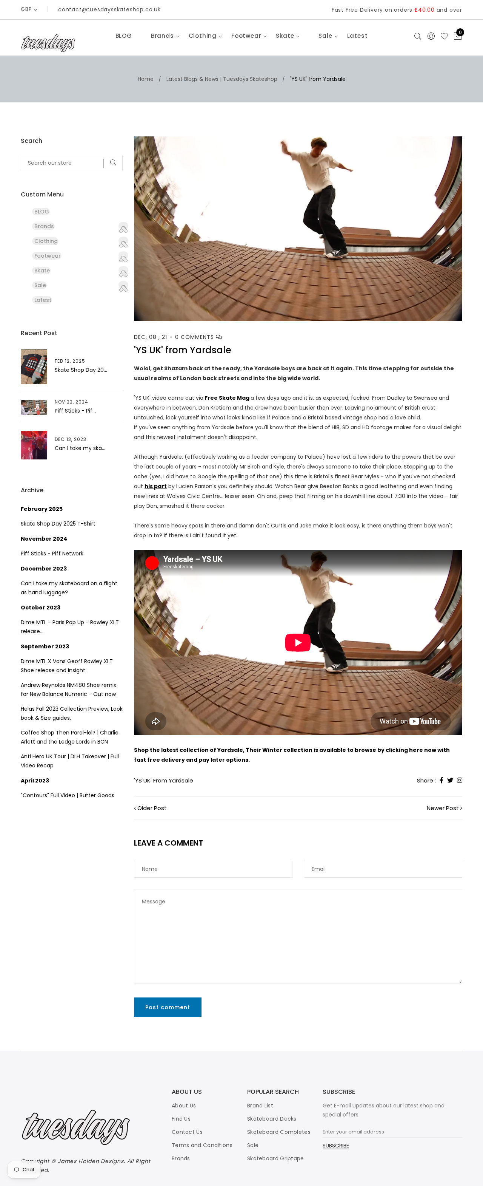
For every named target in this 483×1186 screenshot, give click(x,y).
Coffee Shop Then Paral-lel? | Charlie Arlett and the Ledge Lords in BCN (69, 737)
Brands (181, 1158)
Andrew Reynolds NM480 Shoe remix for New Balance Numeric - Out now (68, 689)
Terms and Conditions (202, 1145)
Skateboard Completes (279, 1132)
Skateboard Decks (272, 1119)
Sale (252, 1145)
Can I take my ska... (80, 448)
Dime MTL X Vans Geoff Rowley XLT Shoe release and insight (67, 665)
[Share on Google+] (459, 780)
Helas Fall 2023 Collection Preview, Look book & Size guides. (72, 713)
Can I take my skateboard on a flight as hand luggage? (69, 588)
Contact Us (187, 1132)
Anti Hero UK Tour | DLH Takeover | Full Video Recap (70, 761)
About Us (184, 1105)
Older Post (152, 808)
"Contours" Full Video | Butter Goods (67, 795)
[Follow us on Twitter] (450, 780)
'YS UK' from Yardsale (163, 780)
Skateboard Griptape (275, 1158)
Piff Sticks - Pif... (75, 410)
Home (146, 79)
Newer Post (443, 808)
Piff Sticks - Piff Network (52, 553)
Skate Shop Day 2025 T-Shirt (58, 523)
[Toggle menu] (123, 226)
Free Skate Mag (227, 398)
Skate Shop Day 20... (81, 370)
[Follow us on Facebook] (441, 780)
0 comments (195, 337)
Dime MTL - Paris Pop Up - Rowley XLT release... (70, 627)
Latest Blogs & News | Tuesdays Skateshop (221, 79)
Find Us (181, 1119)
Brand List (260, 1105)
